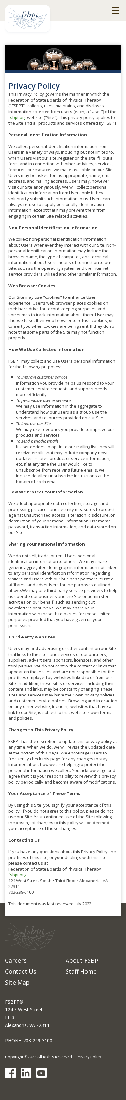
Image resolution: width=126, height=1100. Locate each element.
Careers (15, 960)
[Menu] (115, 10)
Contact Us (20, 971)
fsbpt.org (17, 117)
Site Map (17, 982)
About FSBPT (84, 960)
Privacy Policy (89, 1057)
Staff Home (81, 971)
